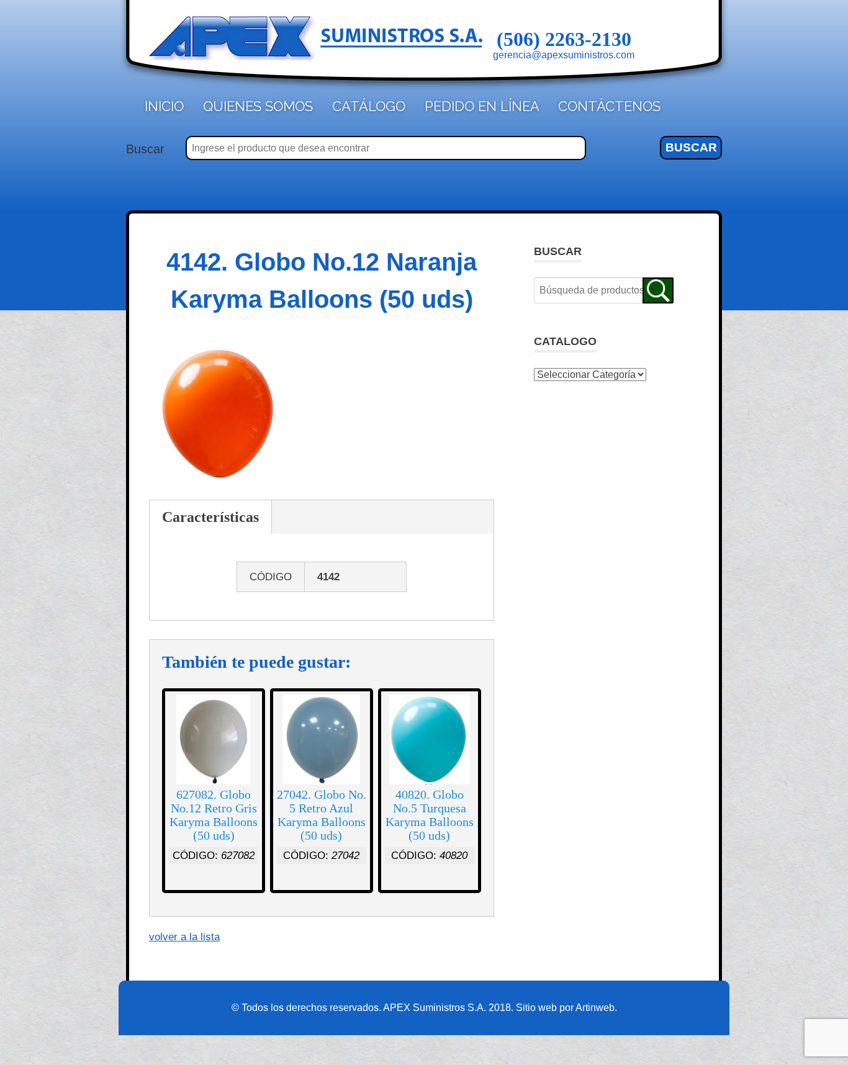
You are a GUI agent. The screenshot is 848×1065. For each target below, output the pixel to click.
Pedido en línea (482, 106)
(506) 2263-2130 (564, 39)
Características (210, 517)
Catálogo (368, 106)
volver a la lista (184, 937)
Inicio (164, 106)
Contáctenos (609, 106)
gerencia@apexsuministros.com (563, 55)
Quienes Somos (258, 106)
